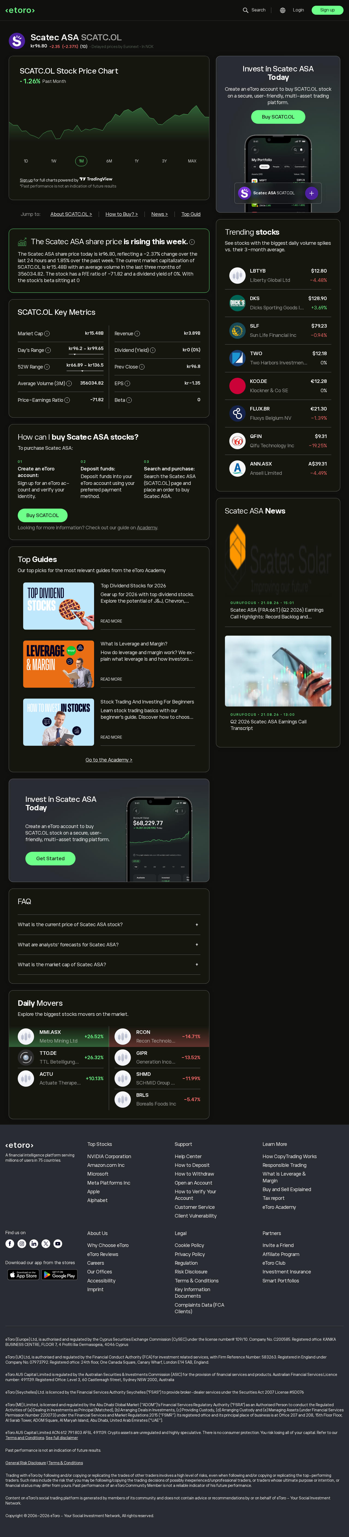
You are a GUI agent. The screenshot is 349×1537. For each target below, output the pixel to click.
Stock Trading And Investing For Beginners (147, 702)
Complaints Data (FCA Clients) (199, 1308)
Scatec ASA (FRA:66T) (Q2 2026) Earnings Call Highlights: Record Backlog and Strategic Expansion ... (277, 613)
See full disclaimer (62, 1438)
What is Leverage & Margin (284, 1177)
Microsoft (98, 1174)
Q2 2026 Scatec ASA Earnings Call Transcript (268, 725)
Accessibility (101, 1281)
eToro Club (274, 1263)
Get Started (50, 858)
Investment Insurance (287, 1272)
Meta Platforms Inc (108, 1183)
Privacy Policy (190, 1254)
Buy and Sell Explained (287, 1189)
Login (298, 10)
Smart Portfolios (281, 1281)
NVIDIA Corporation (109, 1156)
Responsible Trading (284, 1165)
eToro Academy (279, 1207)
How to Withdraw (194, 1174)
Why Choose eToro (108, 1245)
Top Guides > (195, 214)
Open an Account (193, 1183)
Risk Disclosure (191, 1272)
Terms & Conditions (197, 1281)
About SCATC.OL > (71, 214)
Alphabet (97, 1200)
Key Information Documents (192, 1293)
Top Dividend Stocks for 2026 (133, 585)
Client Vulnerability (196, 1216)
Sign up (327, 10)
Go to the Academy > (109, 760)
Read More (111, 621)
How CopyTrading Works (290, 1156)
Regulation (186, 1263)
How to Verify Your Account (195, 1195)
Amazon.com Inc (106, 1165)
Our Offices (99, 1272)
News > (159, 214)
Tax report (274, 1198)
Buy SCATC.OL (278, 117)
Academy (147, 527)
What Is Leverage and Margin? (134, 644)
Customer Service (195, 1207)
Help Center (188, 1156)
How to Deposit (192, 1165)
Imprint (95, 1289)
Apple (93, 1191)
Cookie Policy (189, 1245)
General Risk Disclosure (25, 1463)
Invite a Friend (278, 1245)
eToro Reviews (102, 1254)
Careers (95, 1263)
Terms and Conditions (24, 1438)
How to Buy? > (122, 214)
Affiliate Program (281, 1254)
